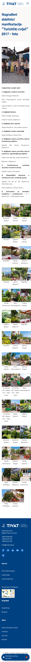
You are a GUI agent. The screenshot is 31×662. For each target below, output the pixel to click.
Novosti (4, 639)
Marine (4, 563)
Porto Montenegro (8, 571)
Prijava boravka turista (10, 627)
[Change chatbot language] (27, 657)
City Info (5, 635)
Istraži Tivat (6, 608)
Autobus (5, 631)
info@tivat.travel (8, 545)
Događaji (5, 601)
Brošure (4, 612)
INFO (4, 620)
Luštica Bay (6, 575)
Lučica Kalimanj (7, 579)
